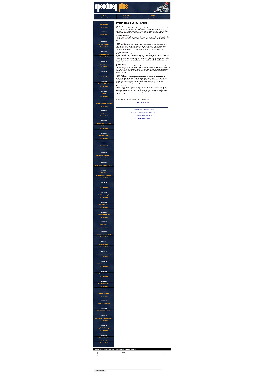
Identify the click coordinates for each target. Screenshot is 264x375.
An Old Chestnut (103, 204)
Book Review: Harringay (103, 310)
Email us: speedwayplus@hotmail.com (143, 113)
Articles (152, 15)
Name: (95, 353)
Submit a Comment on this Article (143, 110)
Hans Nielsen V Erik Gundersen (103, 318)
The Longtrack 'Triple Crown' (104, 123)
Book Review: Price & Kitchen (104, 273)
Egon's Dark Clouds (103, 83)
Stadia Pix (125, 18)
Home (105, 15)
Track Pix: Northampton (103, 74)
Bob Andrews (104, 64)
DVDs (107, 18)
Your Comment (97, 356)
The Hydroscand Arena (104, 185)
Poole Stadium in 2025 (104, 214)
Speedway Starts (103, 135)
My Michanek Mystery (104, 303)
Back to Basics (104, 24)
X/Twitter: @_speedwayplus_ (143, 115)
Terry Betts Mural (103, 244)
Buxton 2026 (103, 34)
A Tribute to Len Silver (104, 337)
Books (103, 18)
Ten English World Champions (104, 175)
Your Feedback (104, 27)
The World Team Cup (104, 283)
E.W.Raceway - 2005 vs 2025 (103, 254)
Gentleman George (104, 54)
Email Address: (124, 353)
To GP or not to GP (104, 293)
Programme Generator (153, 18)
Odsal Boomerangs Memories (104, 103)
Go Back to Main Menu (143, 118)
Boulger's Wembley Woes (104, 234)
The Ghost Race (103, 145)
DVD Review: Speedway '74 (103, 155)
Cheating (103, 172)
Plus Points (104, 66)
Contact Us (126, 15)
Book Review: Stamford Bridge (103, 165)
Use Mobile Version (143, 102)
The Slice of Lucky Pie (104, 195)
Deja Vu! (104, 93)
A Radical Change (104, 44)
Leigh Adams (103, 224)
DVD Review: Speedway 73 (104, 264)
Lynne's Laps (103, 113)
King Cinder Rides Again (104, 328)
